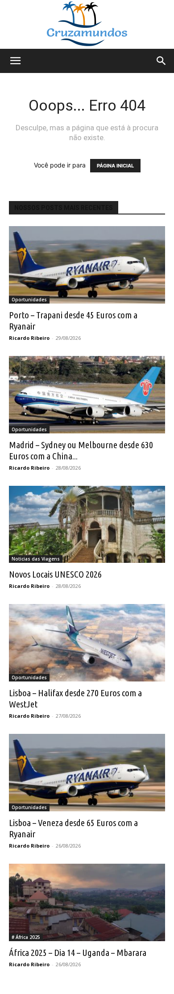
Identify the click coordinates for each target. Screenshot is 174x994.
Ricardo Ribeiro (29, 337)
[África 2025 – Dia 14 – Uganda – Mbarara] (87, 902)
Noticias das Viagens (36, 559)
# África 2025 (26, 937)
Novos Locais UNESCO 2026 (55, 574)
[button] (15, 61)
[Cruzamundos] (87, 24)
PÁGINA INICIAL (115, 166)
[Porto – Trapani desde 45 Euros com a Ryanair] (87, 265)
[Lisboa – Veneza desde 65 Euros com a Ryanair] (87, 772)
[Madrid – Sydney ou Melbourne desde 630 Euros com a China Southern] (87, 394)
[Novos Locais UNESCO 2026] (87, 524)
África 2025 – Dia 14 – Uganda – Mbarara (77, 952)
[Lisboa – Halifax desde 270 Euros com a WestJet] (87, 642)
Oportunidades (29, 299)
